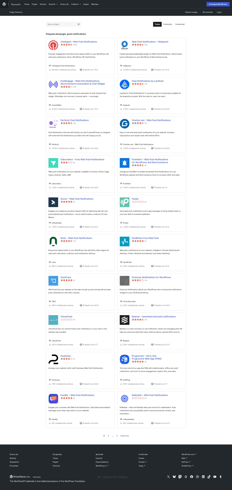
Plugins (55, 462)
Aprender (99, 454)
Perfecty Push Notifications (75, 120)
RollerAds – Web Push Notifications (150, 395)
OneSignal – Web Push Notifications (79, 41)
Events (141, 458)
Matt (184, 458)
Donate (143, 462)
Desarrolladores (102, 462)
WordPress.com (189, 454)
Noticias (13, 458)
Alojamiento (14, 462)
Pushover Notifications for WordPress (151, 277)
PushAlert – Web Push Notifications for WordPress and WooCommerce (150, 160)
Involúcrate (143, 454)
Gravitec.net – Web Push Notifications (151, 120)
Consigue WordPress (218, 4)
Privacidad (14, 466)
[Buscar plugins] (78, 24)
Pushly (135, 199)
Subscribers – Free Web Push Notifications (82, 159)
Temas (55, 458)
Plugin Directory (16, 12)
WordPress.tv (102, 466)
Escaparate (57, 454)
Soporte (99, 458)
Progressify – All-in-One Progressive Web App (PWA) (147, 357)
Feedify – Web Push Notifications (77, 395)
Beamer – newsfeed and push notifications (154, 316)
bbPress (186, 462)
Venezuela (37, 477)
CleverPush (66, 316)
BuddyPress (187, 466)
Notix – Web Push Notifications (76, 238)
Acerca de (14, 454)
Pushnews (66, 356)
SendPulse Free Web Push (145, 238)
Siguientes (124, 436)
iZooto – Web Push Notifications (77, 199)
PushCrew (66, 277)
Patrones (56, 466)
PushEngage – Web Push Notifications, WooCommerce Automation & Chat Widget (83, 82)
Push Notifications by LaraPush (148, 81)
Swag (142, 466)
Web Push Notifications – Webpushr (150, 41)
